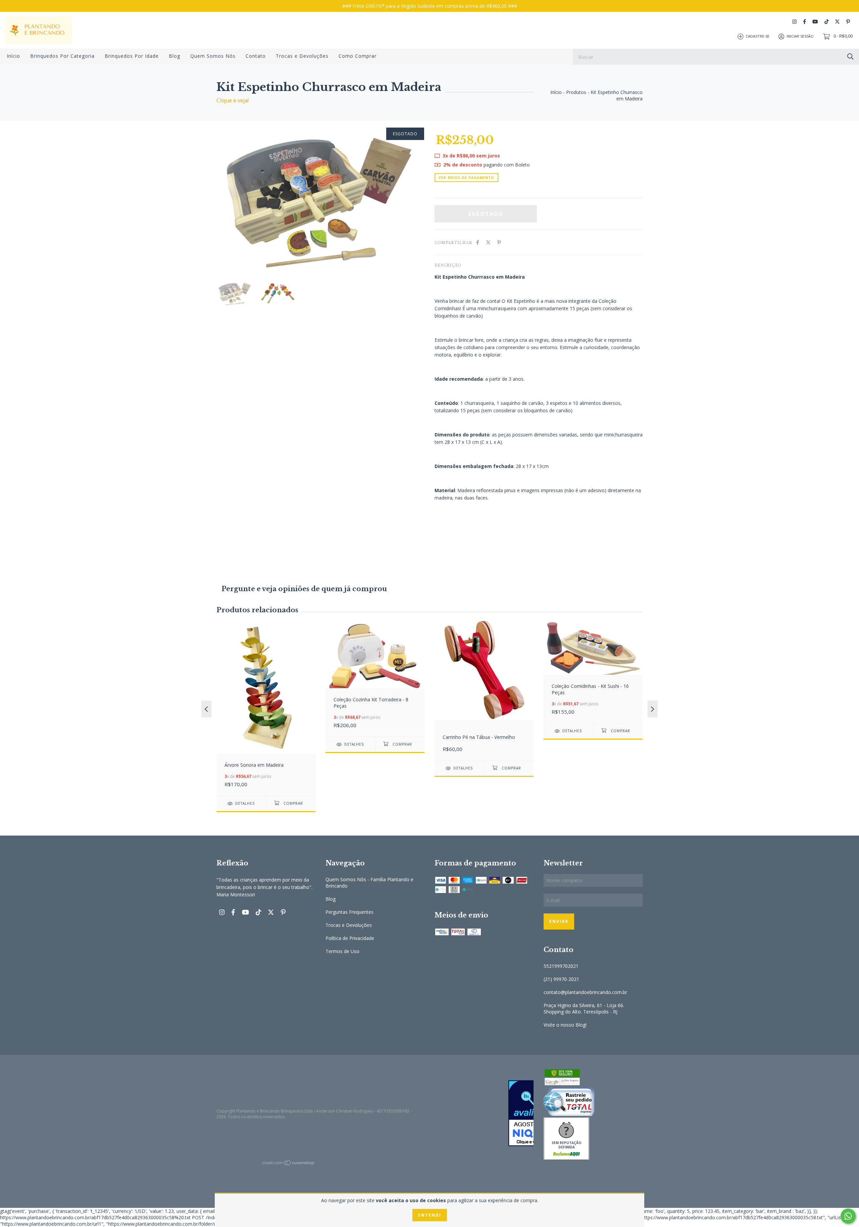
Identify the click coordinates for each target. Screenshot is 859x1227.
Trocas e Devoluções (302, 56)
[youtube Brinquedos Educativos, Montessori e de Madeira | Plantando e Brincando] (815, 21)
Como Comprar (357, 56)
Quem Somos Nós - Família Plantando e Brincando (369, 882)
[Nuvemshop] (288, 1164)
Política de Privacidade (349, 938)
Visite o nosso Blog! (565, 1025)
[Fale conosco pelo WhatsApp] (848, 1216)
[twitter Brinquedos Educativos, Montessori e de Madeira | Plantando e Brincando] (837, 21)
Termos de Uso (342, 951)
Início (13, 56)
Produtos (576, 92)
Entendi (429, 1215)
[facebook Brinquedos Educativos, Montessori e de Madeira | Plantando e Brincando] (804, 21)
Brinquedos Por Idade (132, 56)
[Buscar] (850, 56)
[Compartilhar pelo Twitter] (488, 242)
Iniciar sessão (800, 36)
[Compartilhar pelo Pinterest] (499, 242)
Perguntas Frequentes (349, 912)
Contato (256, 56)
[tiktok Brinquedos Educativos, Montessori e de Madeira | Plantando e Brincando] (826, 21)
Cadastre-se (757, 36)
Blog (174, 56)
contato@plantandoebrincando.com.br (585, 992)
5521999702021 (561, 966)
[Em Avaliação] (484, 1114)
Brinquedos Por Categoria (62, 56)
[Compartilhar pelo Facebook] (477, 242)
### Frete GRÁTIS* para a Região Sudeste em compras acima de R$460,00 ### (429, 6)
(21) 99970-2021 (561, 979)
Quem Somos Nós (213, 56)
